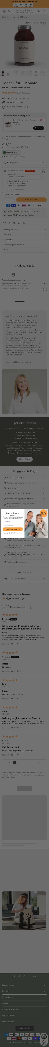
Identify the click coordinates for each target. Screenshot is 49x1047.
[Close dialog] (46, 510)
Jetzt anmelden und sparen (13, 529)
